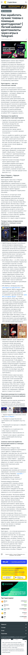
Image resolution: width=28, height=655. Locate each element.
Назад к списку (7, 11)
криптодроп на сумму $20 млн (11, 287)
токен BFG (19, 473)
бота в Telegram (9, 416)
